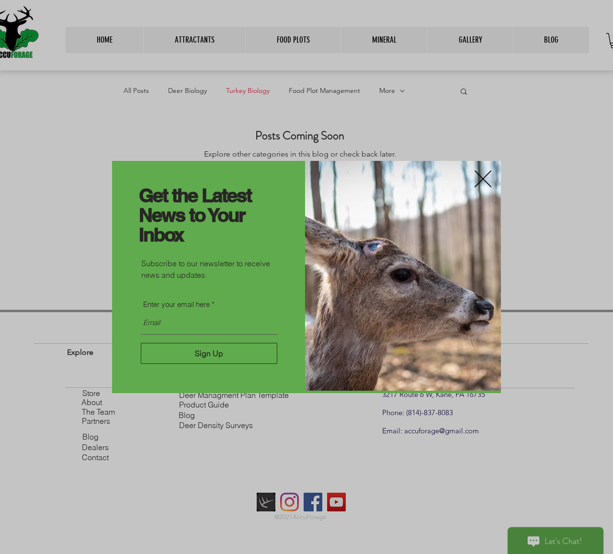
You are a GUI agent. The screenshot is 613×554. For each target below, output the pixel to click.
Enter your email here (176, 304)
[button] (483, 178)
